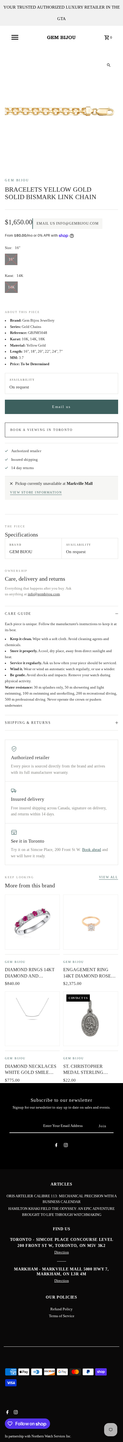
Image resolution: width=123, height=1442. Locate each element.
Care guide (18, 614)
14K (11, 287)
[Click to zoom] (108, 65)
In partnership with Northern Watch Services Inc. (38, 1436)
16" (11, 259)
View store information (36, 492)
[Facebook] (56, 1146)
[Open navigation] (14, 37)
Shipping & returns (28, 723)
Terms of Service (61, 1316)
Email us (61, 407)
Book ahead (91, 850)
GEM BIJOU (17, 180)
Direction (61, 1252)
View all (108, 877)
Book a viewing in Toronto (41, 430)
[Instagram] (66, 1146)
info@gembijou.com (44, 594)
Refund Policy (61, 1309)
